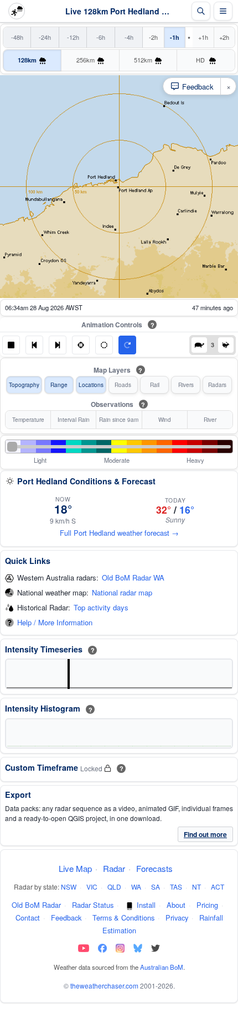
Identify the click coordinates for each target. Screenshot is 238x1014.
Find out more (205, 834)
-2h (153, 37)
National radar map (122, 593)
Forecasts (154, 868)
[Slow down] (199, 345)
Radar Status (92, 905)
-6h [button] (100, 37)
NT (196, 886)
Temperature (28, 420)
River (210, 420)
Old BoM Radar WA (133, 578)
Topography (24, 385)
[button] (11, 345)
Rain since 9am (118, 420)
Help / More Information (54, 623)
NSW (68, 886)
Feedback (66, 917)
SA (155, 886)
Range (59, 385)
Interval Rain (74, 420)
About (176, 905)
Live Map (75, 868)
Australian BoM (161, 967)
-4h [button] (129, 37)
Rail (154, 385)
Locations (91, 385)
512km (143, 59)
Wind (164, 420)
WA (136, 886)
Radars (217, 385)
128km (27, 60)
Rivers (186, 385)
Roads (123, 385)
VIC (91, 886)
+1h (203, 37)
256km (85, 59)
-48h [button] (17, 37)
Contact (27, 917)
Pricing (207, 905)
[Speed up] (226, 345)
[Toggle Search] (201, 11)
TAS (176, 886)
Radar (114, 868)
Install (146, 905)
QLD (114, 886)
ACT (217, 886)
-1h (174, 37)
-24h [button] (45, 37)
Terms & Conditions (123, 917)
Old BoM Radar (36, 905)
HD (201, 59)
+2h (224, 37)
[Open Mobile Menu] (223, 11)
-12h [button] (73, 37)
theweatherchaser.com (104, 985)
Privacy (176, 917)
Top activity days (101, 608)
